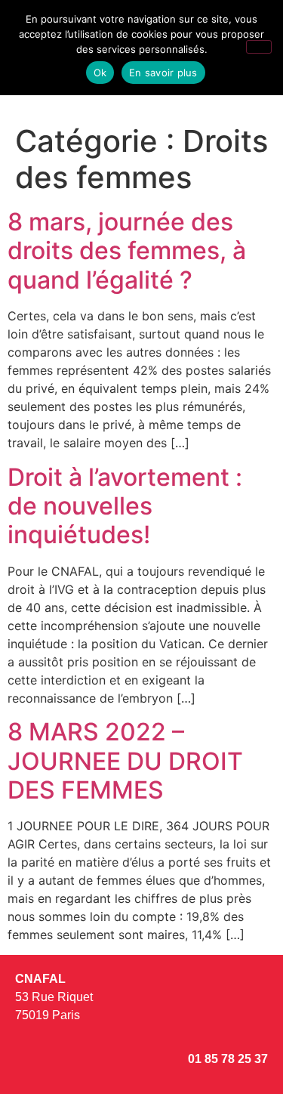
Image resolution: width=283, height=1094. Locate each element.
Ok (100, 72)
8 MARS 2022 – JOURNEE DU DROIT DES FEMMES (125, 761)
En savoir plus (163, 72)
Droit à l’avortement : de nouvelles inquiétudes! (125, 506)
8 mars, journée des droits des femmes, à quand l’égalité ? (127, 251)
